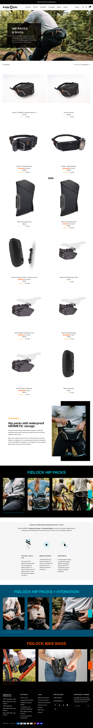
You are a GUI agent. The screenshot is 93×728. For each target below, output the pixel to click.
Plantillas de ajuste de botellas (26, 703)
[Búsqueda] (83, 7)
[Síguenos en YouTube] (67, 705)
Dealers (66, 7)
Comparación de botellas (26, 700)
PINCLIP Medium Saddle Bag (24, 388)
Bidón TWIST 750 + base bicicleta (9, 702)
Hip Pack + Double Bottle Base (24, 166)
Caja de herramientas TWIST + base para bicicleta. (24, 277)
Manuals (40, 712)
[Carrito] (89, 7)
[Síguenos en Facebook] (55, 705)
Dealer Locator (24, 697)
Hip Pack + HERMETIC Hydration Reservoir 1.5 (24, 112)
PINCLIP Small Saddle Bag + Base (69, 277)
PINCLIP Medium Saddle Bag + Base (24, 333)
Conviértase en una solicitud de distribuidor (26, 708)
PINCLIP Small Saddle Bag (69, 333)
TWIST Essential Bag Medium (69, 221)
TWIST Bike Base (7, 706)
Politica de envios (42, 705)
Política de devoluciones (44, 702)
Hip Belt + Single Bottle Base (68, 166)
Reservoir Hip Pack (69, 112)
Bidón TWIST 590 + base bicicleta (9, 714)
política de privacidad (43, 697)
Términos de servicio (43, 700)
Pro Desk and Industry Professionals (26, 717)
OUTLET (35, 7)
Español (77, 7)
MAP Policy (41, 710)
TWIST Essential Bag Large (24, 221)
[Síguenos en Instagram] (63, 705)
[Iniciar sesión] (86, 7)
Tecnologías (51, 7)
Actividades (43, 7)
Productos (28, 7)
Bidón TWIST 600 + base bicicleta (9, 709)
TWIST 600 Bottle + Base (9, 699)
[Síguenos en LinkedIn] (55, 709)
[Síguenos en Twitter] (59, 705)
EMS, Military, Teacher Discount (26, 712)
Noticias (59, 7)
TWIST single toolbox (68, 388)
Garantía (40, 707)
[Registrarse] (88, 705)
